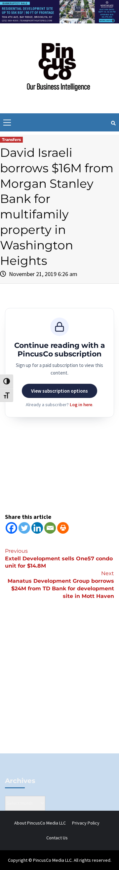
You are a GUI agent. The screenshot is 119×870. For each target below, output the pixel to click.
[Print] (63, 528)
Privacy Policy (85, 823)
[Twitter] (24, 528)
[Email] (50, 528)
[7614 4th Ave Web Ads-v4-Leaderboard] (59, 11)
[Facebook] (11, 528)
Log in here (81, 404)
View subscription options (59, 391)
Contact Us (57, 838)
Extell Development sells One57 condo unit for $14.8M (59, 558)
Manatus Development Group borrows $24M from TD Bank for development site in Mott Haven (61, 584)
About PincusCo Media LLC (40, 823)
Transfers (11, 139)
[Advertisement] (59, 687)
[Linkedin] (37, 528)
